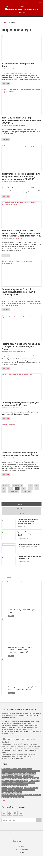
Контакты (21, 852)
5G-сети (7, 773)
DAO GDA (20, 797)
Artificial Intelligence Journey (23, 778)
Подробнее (5, 83)
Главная (4, 22)
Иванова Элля (18, 238)
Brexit (25, 785)
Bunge (21, 787)
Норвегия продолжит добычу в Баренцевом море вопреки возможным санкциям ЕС (28, 521)
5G (3, 773)
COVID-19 (18, 792)
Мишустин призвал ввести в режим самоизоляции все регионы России (20, 453)
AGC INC (33, 773)
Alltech (25, 775)
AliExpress (18, 775)
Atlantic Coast (6, 780)
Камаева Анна (18, 68)
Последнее (28, 504)
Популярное (21, 509)
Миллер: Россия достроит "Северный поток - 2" (22, 611)
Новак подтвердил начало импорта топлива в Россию (29, 557)
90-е (28, 773)
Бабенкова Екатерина (20, 125)
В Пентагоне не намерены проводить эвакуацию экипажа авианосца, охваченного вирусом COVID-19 (21, 176)
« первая (5, 485)
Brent (20, 785)
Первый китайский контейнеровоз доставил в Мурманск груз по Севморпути (29, 546)
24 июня (37, 771)
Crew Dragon (13, 797)
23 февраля (30, 771)
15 (30, 485)
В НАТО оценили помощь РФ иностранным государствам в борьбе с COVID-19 (21, 120)
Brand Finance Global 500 (9, 785)
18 (10, 488)
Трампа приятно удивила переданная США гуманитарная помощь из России (21, 346)
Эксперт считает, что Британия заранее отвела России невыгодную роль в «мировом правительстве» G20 (21, 233)
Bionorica (25, 783)
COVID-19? (5, 797)
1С (18, 771)
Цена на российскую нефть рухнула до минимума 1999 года (20, 403)
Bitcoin (32, 783)
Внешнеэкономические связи (21, 11)
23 (4, 491)
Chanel (10, 790)
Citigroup (17, 790)
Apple (31, 775)
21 (30, 488)
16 (37, 485)
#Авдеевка (11, 768)
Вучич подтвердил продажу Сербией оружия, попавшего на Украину (22, 688)
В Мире (11, 655)
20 (23, 488)
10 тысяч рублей (7, 771)
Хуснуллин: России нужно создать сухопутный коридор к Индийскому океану (29, 533)
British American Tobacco (10, 787)
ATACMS (36, 778)
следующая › (13, 491)
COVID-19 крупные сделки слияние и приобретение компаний (21, 794)
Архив (22, 513)
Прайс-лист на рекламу (21, 849)
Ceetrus (4, 790)
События (11, 693)
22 (37, 488)
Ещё (21, 569)
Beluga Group (6, 783)
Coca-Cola (5, 792)
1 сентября (28, 768)
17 (4, 488)
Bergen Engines (16, 783)
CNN (33, 790)
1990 (15, 771)
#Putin (4, 768)
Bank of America (34, 780)
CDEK (36, 787)
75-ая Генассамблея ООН (18, 773)
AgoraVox (5, 775)
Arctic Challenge (7, 778)
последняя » (26, 491)
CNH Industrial (26, 790)
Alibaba (12, 775)
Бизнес (11, 616)
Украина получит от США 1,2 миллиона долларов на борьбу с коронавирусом (18, 292)
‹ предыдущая (17, 485)
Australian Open (23, 780)
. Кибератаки (19, 768)
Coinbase (12, 792)
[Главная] (21, 6)
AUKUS (14, 780)
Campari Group (28, 787)
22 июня (22, 771)
